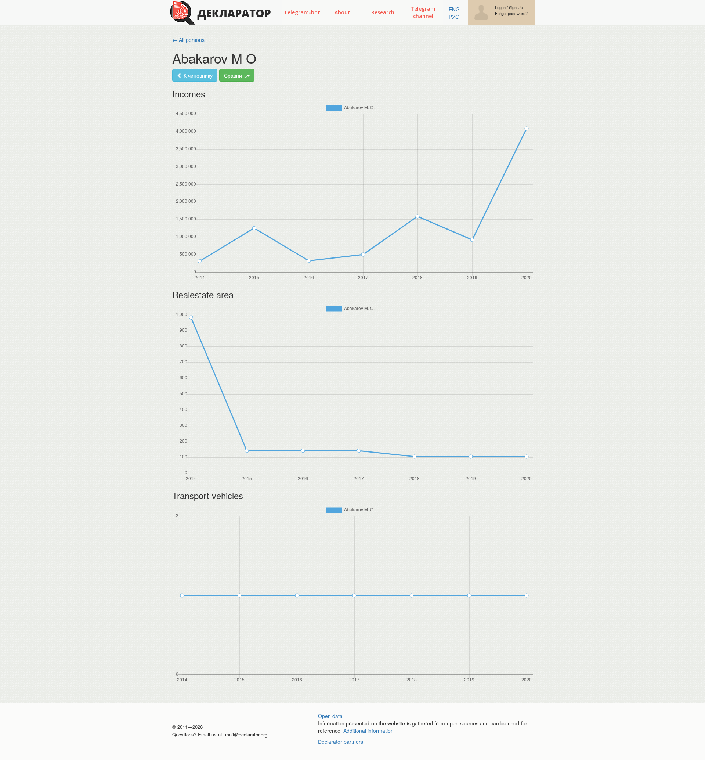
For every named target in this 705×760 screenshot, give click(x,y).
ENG (454, 9)
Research (382, 12)
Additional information (368, 730)
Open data (330, 716)
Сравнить (235, 75)
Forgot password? (511, 13)
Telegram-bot (302, 12)
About (342, 12)
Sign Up (516, 7)
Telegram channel (423, 12)
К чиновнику (197, 75)
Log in (500, 7)
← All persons (188, 39)
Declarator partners (340, 741)
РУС (454, 16)
